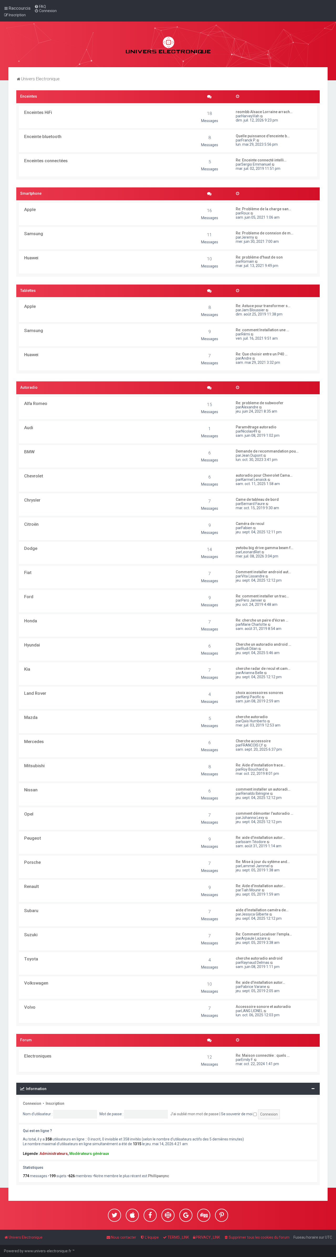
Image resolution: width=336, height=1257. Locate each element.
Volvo (29, 1007)
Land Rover (35, 693)
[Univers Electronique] (168, 44)
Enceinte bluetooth (42, 136)
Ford (28, 596)
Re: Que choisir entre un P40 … (261, 354)
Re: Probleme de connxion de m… (264, 233)
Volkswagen (36, 983)
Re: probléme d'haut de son (259, 257)
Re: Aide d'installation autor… (260, 886)
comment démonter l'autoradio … (264, 813)
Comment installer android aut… (263, 572)
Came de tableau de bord (257, 499)
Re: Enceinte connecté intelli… (261, 160)
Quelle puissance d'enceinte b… (263, 136)
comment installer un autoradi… (263, 789)
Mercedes (34, 741)
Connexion (32, 1103)
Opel (28, 814)
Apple (30, 209)
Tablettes (28, 290)
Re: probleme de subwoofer (260, 403)
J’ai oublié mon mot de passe (194, 1114)
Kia (27, 669)
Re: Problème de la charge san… (263, 209)
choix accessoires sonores (259, 693)
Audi (28, 427)
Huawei (31, 257)
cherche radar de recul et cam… (263, 668)
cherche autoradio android (259, 958)
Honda (30, 620)
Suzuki (31, 934)
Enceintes (28, 96)
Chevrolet (33, 475)
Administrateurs (54, 1153)
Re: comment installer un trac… (262, 596)
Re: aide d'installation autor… (260, 837)
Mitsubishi (34, 765)
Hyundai (32, 645)
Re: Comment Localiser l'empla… (264, 934)
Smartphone (30, 193)
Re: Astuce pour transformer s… (263, 306)
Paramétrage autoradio (256, 427)
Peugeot (32, 838)
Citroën (31, 524)
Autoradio (29, 387)
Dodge (30, 548)
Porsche (32, 862)
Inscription (55, 1103)
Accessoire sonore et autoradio (263, 1006)
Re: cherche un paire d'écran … (262, 620)
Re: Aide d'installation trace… (260, 765)
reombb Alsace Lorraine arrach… (264, 112)
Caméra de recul (250, 524)
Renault (31, 886)
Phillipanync (158, 1176)
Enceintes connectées (46, 160)
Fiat (28, 572)
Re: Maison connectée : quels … (263, 1055)
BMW (29, 451)
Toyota (31, 958)
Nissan (31, 789)
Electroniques (37, 1056)
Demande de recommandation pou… (267, 451)
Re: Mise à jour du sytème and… (263, 862)
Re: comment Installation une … (262, 330)
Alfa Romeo (35, 403)
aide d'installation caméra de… (262, 910)
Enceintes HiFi (38, 112)
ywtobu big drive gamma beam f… (264, 548)
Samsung (33, 233)
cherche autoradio (252, 717)
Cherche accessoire (253, 741)
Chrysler (32, 500)
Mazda (31, 717)
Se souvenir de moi (237, 1114)
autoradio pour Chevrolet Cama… (264, 475)
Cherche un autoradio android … (263, 644)
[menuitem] (40, 6)
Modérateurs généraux (89, 1153)
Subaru (31, 910)
